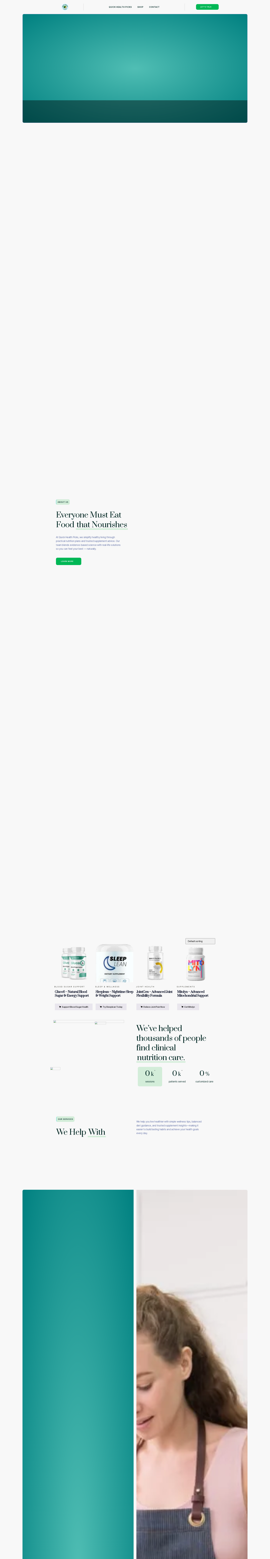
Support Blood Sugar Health (74, 1007)
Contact (154, 7)
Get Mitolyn (189, 1007)
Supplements (186, 987)
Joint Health (145, 987)
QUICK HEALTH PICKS (120, 7)
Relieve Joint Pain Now (154, 1007)
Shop (140, 7)
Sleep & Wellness (107, 987)
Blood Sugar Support (69, 987)
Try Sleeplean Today (112, 1007)
